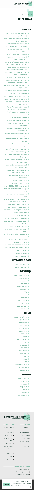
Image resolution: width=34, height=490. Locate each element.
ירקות (25, 359)
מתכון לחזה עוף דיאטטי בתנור (17, 204)
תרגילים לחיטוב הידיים (20, 180)
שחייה (25, 337)
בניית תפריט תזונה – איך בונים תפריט (15, 245)
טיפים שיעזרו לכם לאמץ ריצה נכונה (16, 248)
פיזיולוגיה (24, 284)
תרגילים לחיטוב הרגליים (19, 183)
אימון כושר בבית (22, 306)
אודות (25, 390)
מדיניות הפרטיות (25, 487)
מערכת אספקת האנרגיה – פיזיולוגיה (15, 210)
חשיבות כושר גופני (21, 256)
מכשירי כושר (23, 351)
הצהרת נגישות (22, 378)
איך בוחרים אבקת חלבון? (19, 152)
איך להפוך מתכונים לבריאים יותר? (16, 93)
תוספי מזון (23, 334)
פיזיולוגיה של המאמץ (20, 213)
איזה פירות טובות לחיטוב (19, 115)
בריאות (24, 362)
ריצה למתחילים (22, 250)
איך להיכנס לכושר (21, 253)
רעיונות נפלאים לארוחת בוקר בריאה (15, 96)
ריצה (25, 342)
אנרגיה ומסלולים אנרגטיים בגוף (17, 207)
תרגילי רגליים (23, 320)
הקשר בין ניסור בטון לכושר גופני (17, 78)
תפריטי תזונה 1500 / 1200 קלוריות (15, 186)
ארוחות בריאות (22, 300)
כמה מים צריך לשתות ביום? (18, 118)
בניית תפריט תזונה (21, 365)
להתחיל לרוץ (23, 289)
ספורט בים (23, 345)
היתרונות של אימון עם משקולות (17, 120)
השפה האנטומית (21, 215)
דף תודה (24, 381)
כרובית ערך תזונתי (21, 264)
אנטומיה (24, 303)
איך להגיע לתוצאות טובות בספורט (16, 218)
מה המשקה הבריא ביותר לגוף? (17, 112)
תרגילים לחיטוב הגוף (20, 275)
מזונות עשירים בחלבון (20, 242)
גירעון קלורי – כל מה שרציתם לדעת (15, 234)
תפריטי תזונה (23, 278)
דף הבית (29, 14)
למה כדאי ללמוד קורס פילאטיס (17, 54)
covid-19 (23, 370)
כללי (25, 292)
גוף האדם (24, 298)
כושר (25, 356)
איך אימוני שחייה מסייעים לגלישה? (16, 149)
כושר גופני (23, 295)
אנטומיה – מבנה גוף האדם (18, 226)
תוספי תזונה (23, 331)
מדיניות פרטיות (22, 395)
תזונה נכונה (23, 281)
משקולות (24, 348)
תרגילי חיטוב (23, 323)
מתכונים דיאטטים (21, 286)
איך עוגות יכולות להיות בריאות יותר (16, 91)
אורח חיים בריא (22, 309)
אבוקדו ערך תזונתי (21, 267)
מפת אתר (24, 384)
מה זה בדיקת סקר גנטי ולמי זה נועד (15, 99)
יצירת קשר (23, 387)
